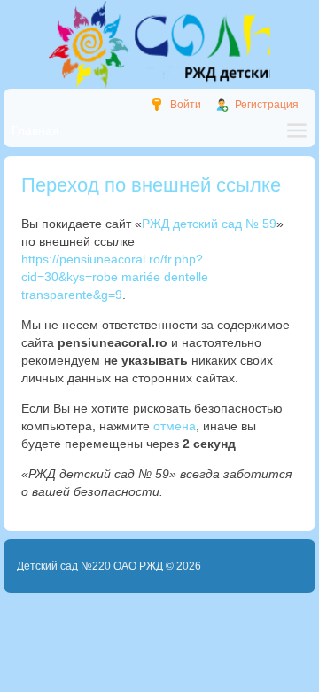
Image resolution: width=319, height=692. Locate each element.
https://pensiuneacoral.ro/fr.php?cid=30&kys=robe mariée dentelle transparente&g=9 (114, 277)
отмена (174, 426)
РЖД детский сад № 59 (209, 223)
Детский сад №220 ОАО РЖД (90, 566)
